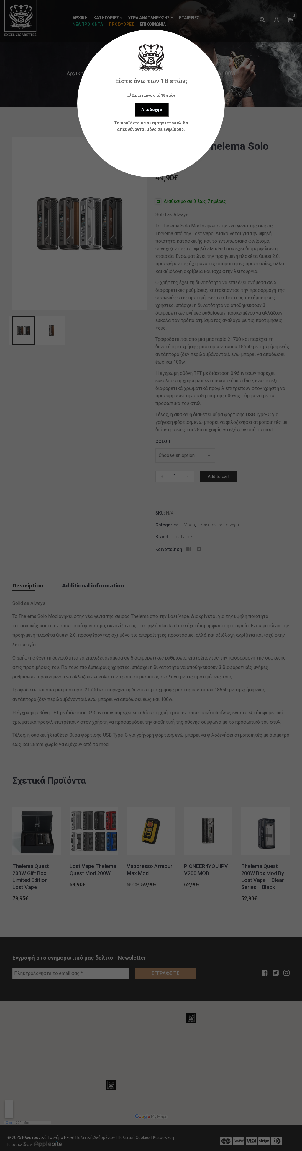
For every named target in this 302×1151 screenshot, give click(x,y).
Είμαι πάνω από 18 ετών (153, 95)
